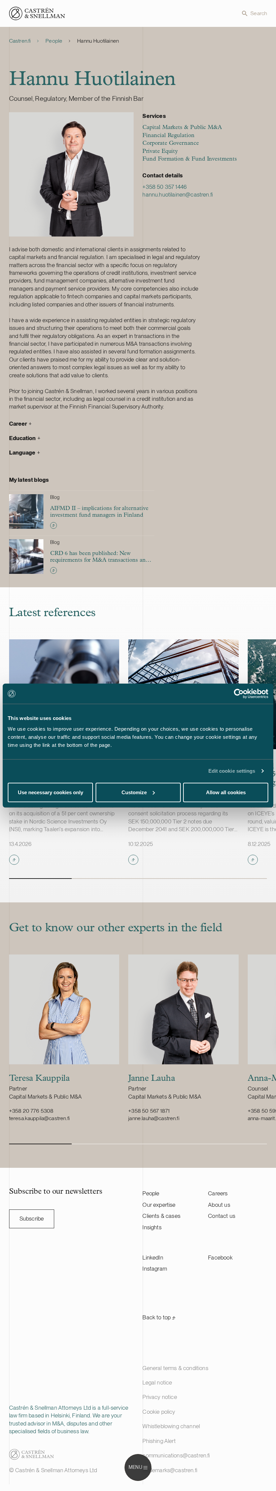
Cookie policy (158, 1411)
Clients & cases (161, 1215)
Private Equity (160, 151)
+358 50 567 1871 (149, 1111)
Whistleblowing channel (171, 1426)
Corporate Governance (170, 143)
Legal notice (157, 1382)
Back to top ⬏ (159, 1317)
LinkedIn (152, 1257)
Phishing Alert (158, 1441)
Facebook (220, 1257)
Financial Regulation (168, 135)
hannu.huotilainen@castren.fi (177, 194)
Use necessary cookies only (50, 792)
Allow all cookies (226, 792)
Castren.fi (20, 41)
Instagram (154, 1268)
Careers (218, 1193)
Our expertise (158, 1204)
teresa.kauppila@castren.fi (39, 1118)
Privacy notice (159, 1397)
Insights (151, 1227)
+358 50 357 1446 (164, 186)
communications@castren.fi (176, 1455)
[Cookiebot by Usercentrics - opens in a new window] (238, 694)
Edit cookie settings (231, 771)
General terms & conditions (175, 1368)
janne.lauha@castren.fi (153, 1118)
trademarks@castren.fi (169, 1470)
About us (219, 1204)
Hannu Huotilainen (98, 41)
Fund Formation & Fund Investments (189, 159)
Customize (134, 792)
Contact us (221, 1215)
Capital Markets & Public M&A (182, 127)
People (53, 41)
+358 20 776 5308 (31, 1111)
